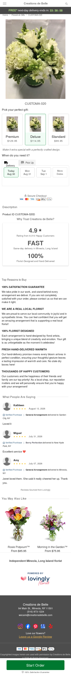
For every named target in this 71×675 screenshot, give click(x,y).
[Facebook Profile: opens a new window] (28, 626)
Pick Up (30, 162)
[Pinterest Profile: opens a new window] (35, 626)
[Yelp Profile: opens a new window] (50, 626)
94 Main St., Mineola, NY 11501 (35, 608)
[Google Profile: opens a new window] (43, 626)
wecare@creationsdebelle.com (35, 615)
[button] (64, 667)
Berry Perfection (34, 442)
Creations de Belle (36, 3)
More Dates (60, 172)
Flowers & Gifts (18, 14)
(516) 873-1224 (35, 611)
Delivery (10, 165)
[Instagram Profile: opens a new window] (20, 626)
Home (5, 14)
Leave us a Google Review (35, 637)
